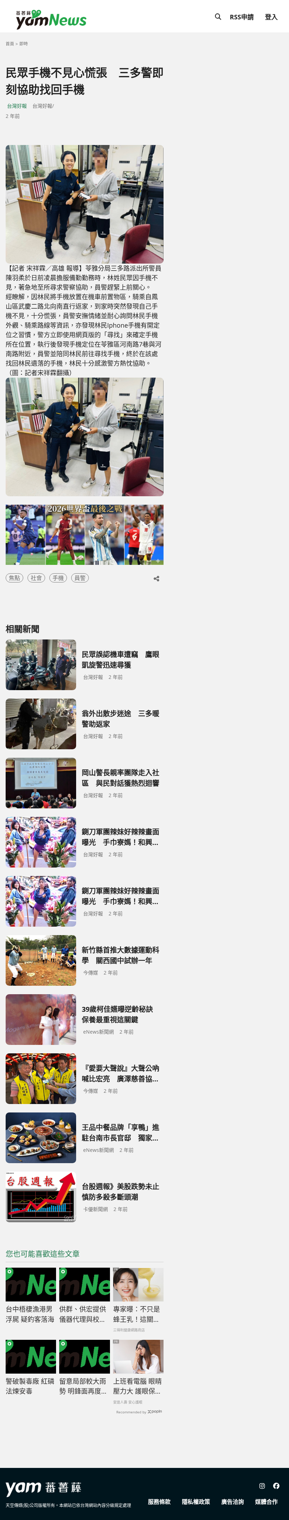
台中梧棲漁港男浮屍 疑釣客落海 (30, 1314)
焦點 (14, 578)
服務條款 (159, 1502)
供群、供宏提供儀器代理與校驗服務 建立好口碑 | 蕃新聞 (83, 1314)
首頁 (10, 44)
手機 (58, 578)
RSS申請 (242, 17)
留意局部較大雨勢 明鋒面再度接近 (83, 1386)
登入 (271, 17)
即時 (23, 44)
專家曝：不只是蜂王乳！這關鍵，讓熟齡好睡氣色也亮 (136, 1314)
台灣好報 (17, 105)
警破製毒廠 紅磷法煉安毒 (30, 1386)
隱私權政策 (196, 1502)
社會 (36, 578)
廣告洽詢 (232, 1502)
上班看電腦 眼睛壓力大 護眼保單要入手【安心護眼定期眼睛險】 (137, 1386)
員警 (80, 578)
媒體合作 (266, 1502)
